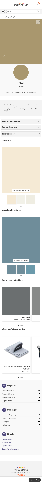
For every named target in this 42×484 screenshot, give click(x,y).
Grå (12, 17)
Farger (8, 17)
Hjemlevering (7, 446)
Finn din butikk (7, 439)
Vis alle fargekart (8, 390)
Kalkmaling (6, 425)
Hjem (3, 17)
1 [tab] (18, 325)
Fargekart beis (7, 401)
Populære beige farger (10, 415)
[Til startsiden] (21, 4)
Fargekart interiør (8, 394)
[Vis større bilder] (38, 22)
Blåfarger (5, 422)
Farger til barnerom (9, 418)
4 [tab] (22, 325)
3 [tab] (21, 325)
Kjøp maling (35, 480)
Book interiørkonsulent (10, 449)
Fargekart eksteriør (9, 397)
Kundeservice (6, 442)
